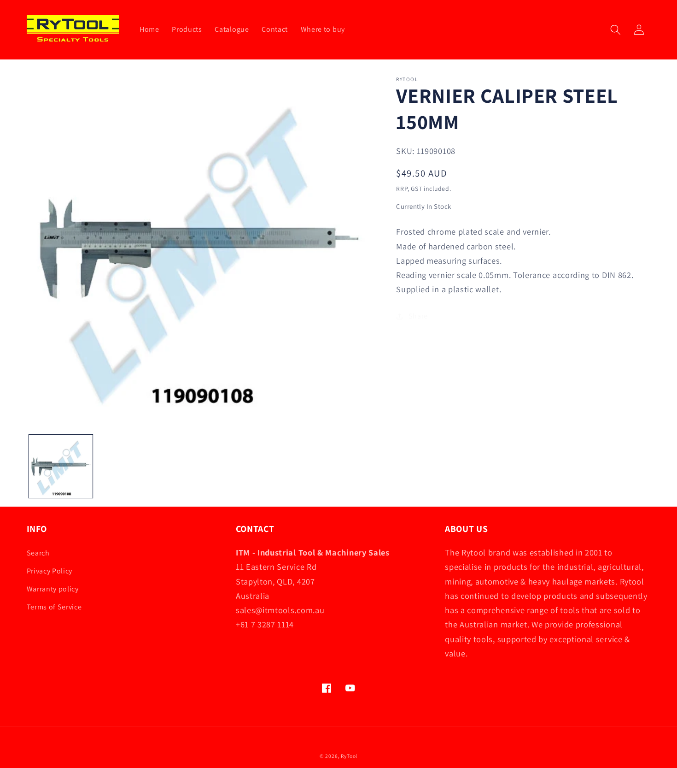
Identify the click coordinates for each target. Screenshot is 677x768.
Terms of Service (54, 607)
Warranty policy (53, 589)
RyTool (349, 755)
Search (38, 553)
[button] (615, 29)
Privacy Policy (50, 571)
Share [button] (418, 316)
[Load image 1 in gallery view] (61, 466)
